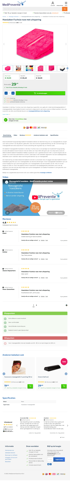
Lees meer (6, 114)
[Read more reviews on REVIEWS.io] (8, 431)
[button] (33, 305)
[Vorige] (4, 44)
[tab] (7, 135)
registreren (59, 459)
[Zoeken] (64, 9)
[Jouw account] (52, 3)
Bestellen (8, 461)
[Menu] (66, 3)
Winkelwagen (60, 5)
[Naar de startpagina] (15, 3)
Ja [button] (39, 240)
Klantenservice (9, 450)
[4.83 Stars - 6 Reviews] (28, 135)
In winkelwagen (42, 93)
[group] (11, 222)
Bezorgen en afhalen (11, 455)
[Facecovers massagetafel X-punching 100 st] (18, 367)
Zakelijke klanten (10, 452)
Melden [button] (43, 240)
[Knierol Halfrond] (52, 367)
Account (53, 5)
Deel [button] (47, 240)
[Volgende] (66, 44)
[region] (42, 425)
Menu (66, 5)
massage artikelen (46, 172)
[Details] (30, 386)
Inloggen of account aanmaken (11, 458)
